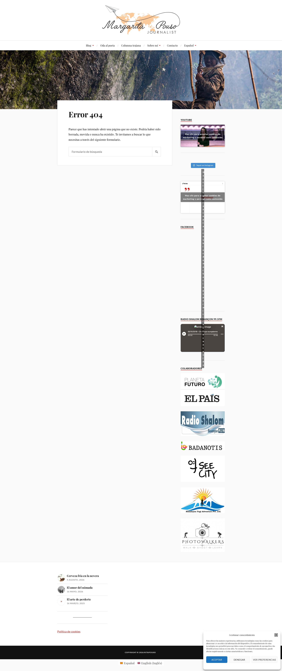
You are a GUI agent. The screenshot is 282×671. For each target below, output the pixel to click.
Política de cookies (68, 631)
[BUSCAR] (156, 151)
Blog (88, 45)
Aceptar (217, 659)
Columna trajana (131, 45)
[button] (276, 635)
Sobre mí (152, 45)
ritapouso (150, 652)
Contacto (172, 45)
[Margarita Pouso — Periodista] (141, 20)
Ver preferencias (264, 659)
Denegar (239, 659)
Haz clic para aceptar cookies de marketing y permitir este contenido (203, 136)
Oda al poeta (107, 45)
